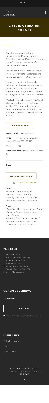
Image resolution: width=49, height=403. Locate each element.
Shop (5, 346)
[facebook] (16, 5)
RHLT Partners (9, 351)
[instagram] (32, 5)
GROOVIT (24, 374)
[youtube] (28, 5)
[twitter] (24, 5)
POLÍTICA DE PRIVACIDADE (24, 369)
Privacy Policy (35, 316)
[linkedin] (20, 5)
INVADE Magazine (11, 341)
